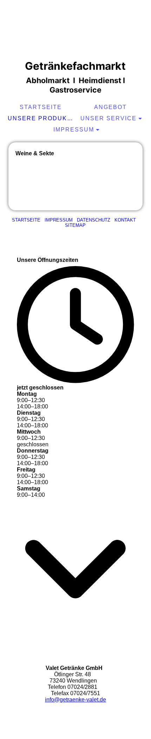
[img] (75, 30)
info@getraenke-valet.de (75, 700)
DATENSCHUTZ (93, 220)
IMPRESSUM (59, 220)
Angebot (110, 107)
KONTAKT (125, 220)
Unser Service (108, 118)
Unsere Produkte (42, 118)
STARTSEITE (41, 107)
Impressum (73, 130)
